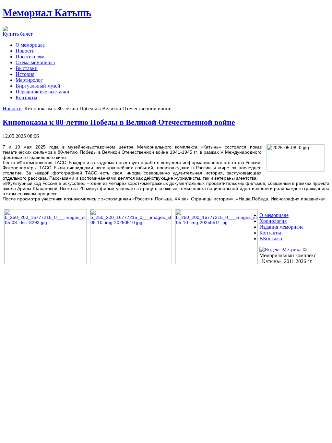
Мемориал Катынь (47, 12)
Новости (12, 108)
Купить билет (18, 34)
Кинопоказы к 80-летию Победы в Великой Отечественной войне (119, 122)
